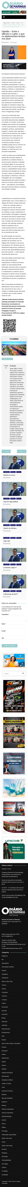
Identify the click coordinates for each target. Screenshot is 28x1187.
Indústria (4, 1069)
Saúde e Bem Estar (7, 1145)
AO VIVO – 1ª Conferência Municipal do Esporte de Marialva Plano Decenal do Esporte (13, 889)
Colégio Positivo (8, 359)
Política (19, 472)
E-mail (4, 631)
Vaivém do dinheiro (9, 528)
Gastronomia (5, 1058)
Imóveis (4, 1065)
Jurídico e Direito (6, 1083)
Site (3, 638)
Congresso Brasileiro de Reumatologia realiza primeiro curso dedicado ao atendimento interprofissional (12, 874)
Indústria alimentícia (7, 1072)
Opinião (4, 1120)
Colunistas (14, 42)
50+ (3, 959)
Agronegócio (5, 963)
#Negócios (5, 956)
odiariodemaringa (6, 1116)
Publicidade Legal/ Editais (9, 1134)
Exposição (5, 1050)
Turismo (4, 1167)
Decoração (5, 1007)
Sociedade (5, 1156)
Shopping (4, 1153)
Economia (4, 1014)
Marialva (4, 1094)
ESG (3, 1036)
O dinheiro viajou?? (10, 567)
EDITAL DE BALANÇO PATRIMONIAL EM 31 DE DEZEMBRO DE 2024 (13, 896)
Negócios (4, 1101)
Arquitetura (5, 974)
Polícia (4, 1123)
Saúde (3, 1142)
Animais (4, 970)
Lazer (3, 1087)
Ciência (4, 988)
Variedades (5, 1174)
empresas (4, 1025)
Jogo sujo (6, 541)
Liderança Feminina (7, 1091)
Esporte (4, 1039)
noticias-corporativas (7, 1112)
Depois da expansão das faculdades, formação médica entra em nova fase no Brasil (13, 882)
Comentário (5, 614)
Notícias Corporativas (8, 1109)
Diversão (4, 1010)
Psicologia (5, 1131)
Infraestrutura (5, 1076)
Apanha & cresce (9, 475)
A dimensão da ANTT (10, 594)
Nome (4, 624)
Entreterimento (6, 1032)
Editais (4, 1018)
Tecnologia (5, 1164)
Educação (4, 1021)
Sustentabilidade (6, 1160)
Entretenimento (6, 1029)
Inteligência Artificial (7, 1080)
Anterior (7, 451)
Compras (4, 999)
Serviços (4, 1149)
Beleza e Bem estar (7, 981)
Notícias (13, 472)
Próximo (21, 451)
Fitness (4, 1054)
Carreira (4, 985)
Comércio (4, 996)
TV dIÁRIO (5, 1171)
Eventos (4, 1047)
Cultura (4, 1003)
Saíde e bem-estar (7, 1138)
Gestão (4, 1061)
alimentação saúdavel (8, 966)
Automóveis (5, 977)
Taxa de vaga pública (10, 501)
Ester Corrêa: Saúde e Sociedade (11, 1043)
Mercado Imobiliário (7, 1098)
